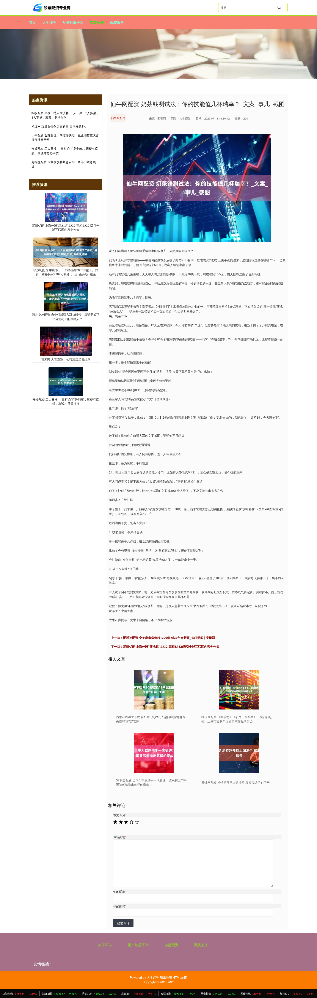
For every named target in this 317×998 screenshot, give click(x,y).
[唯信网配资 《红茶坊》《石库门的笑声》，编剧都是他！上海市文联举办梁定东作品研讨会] (239, 689)
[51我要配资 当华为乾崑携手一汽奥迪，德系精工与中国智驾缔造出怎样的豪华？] (153, 753)
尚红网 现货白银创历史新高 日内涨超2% (58, 126)
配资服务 (117, 22)
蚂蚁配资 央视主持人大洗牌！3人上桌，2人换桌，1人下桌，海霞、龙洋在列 (65, 115)
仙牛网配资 (118, 118)
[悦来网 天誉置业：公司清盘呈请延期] (66, 341)
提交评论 (123, 923)
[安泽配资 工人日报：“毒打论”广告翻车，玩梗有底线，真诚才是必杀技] (66, 381)
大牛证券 (49, 22)
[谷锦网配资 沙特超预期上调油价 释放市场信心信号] (239, 753)
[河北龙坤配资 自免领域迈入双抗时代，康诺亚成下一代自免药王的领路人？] (66, 296)
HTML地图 (180, 977)
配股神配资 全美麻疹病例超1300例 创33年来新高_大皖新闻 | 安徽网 (169, 637)
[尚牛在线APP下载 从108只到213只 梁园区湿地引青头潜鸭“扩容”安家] (153, 689)
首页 (32, 22)
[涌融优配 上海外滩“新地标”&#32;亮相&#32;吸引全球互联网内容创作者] (66, 207)
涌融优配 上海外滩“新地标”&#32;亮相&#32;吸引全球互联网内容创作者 (171, 646)
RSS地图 (166, 977)
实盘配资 (97, 22)
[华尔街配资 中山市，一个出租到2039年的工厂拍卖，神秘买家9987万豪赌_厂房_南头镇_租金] (65, 252)
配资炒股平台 (73, 22)
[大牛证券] (52, 7)
